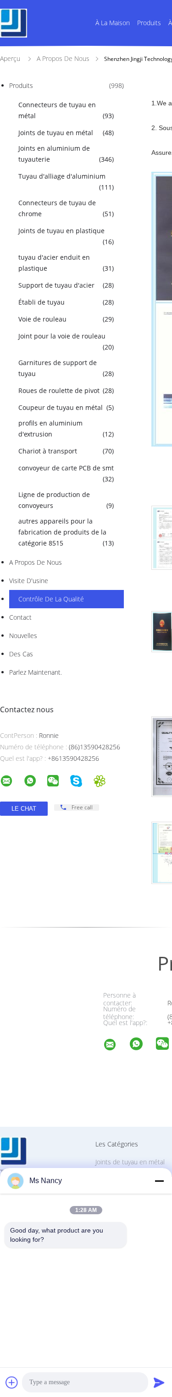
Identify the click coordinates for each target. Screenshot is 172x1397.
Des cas (21, 653)
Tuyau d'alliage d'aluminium (66, 181)
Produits (149, 22)
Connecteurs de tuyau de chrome (66, 208)
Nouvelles (23, 635)
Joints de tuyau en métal (66, 132)
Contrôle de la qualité (51, 599)
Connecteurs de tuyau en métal (66, 110)
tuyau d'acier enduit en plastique (66, 263)
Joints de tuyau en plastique (66, 236)
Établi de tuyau (66, 302)
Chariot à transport (66, 451)
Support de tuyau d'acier (66, 285)
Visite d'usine (28, 580)
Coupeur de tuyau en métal (66, 407)
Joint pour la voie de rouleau (66, 341)
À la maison (112, 22)
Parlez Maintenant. (35, 672)
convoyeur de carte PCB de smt (66, 473)
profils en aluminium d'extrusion (66, 428)
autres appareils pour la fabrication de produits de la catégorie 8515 (66, 532)
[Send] (159, 1382)
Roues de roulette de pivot (66, 390)
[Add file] (12, 1382)
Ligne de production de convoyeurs (66, 500)
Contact (20, 617)
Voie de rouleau (66, 319)
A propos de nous (35, 562)
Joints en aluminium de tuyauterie (66, 154)
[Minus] (159, 1180)
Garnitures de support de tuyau (66, 368)
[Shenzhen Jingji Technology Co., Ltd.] (115, 1046)
